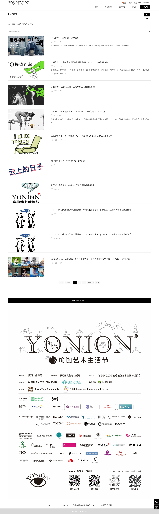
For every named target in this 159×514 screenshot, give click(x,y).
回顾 (134, 7)
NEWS (145, 7)
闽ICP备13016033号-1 (79, 511)
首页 (96, 7)
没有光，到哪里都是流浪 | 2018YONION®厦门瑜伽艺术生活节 (78, 111)
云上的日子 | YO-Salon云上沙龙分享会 (68, 160)
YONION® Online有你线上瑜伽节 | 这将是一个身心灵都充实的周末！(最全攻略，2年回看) (90, 259)
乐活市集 (122, 7)
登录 (130, 3)
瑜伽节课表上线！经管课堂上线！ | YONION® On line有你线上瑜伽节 (81, 136)
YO (147, 15)
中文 (139, 3)
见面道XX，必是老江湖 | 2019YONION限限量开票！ (74, 87)
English (146, 3)
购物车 (125, 3)
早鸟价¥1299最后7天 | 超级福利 (65, 37)
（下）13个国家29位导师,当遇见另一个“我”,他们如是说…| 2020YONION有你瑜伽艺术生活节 (91, 209)
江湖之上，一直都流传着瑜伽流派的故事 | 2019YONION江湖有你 (79, 62)
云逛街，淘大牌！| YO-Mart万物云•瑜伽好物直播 (72, 185)
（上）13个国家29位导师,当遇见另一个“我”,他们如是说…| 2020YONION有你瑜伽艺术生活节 (91, 234)
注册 (135, 3)
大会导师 (108, 7)
